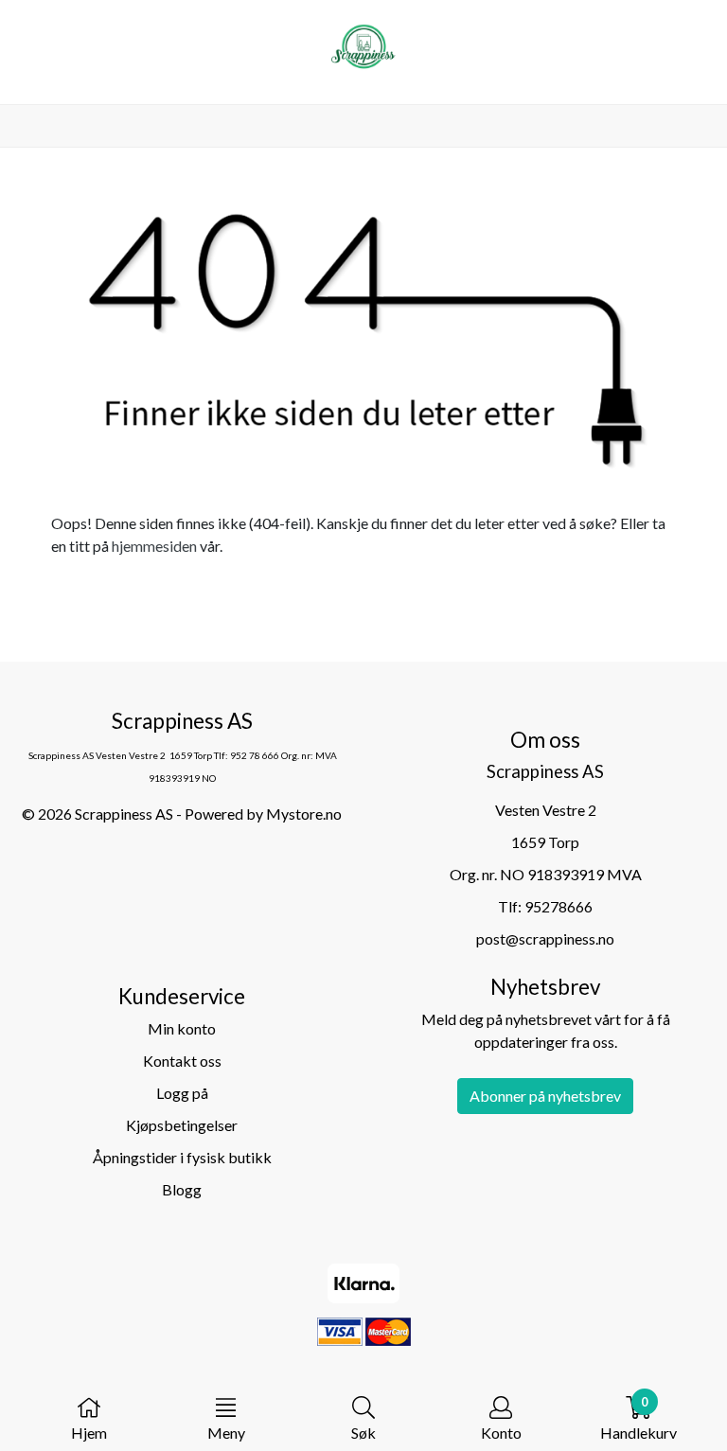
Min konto (182, 1028)
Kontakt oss (182, 1061)
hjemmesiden (154, 546)
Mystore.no (304, 814)
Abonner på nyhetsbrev (545, 1096)
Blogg (182, 1189)
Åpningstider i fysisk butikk (182, 1157)
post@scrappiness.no (545, 938)
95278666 (558, 906)
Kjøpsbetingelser (182, 1125)
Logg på (182, 1093)
